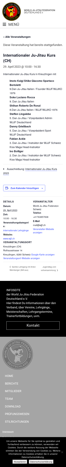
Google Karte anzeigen (43, 254)
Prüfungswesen (17, 414)
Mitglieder (13, 391)
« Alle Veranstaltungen (17, 37)
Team (9, 398)
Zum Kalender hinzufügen (25, 188)
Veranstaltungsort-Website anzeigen (21, 258)
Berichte (11, 383)
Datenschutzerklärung (41, 461)
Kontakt (33, 325)
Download (13, 406)
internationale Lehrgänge (16, 230)
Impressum (8, 431)
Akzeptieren (20, 461)
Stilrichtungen (17, 421)
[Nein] (62, 452)
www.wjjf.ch (9, 238)
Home (9, 376)
